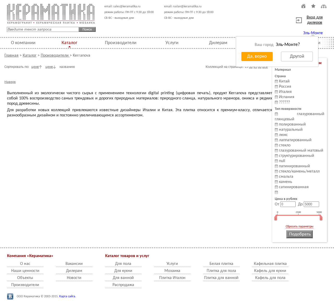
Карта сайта (67, 296)
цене (35, 67)
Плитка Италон (172, 278)
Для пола (123, 264)
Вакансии (74, 264)
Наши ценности (25, 271)
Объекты (25, 278)
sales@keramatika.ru (126, 6)
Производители (120, 42)
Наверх (10, 82)
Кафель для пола (270, 278)
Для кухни (123, 271)
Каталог (69, 42)
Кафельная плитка (270, 264)
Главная (11, 56)
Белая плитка (221, 264)
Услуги (171, 42)
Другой (297, 56)
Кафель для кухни (270, 271)
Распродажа (123, 285)
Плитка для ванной (221, 278)
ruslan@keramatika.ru (187, 6)
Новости (74, 278)
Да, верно (257, 56)
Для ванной (123, 278)
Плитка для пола (221, 271)
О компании (23, 42)
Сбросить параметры (299, 226)
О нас (25, 264)
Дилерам (218, 42)
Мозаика (172, 271)
